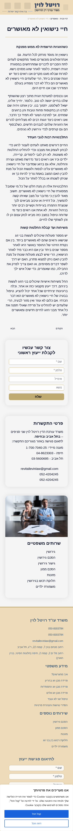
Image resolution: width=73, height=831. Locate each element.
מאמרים (54, 18)
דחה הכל (36, 823)
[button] (65, 7)
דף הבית (64, 18)
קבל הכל (36, 814)
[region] (36, 807)
